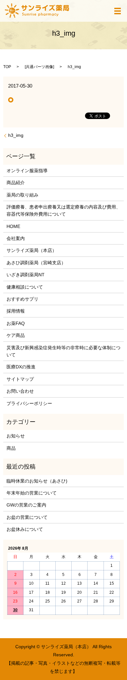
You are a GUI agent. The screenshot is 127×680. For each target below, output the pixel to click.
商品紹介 (16, 182)
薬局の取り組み (22, 194)
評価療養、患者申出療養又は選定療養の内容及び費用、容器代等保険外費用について (63, 210)
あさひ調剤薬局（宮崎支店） (36, 262)
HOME (13, 226)
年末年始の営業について (32, 492)
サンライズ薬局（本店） (32, 250)
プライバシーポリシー (29, 403)
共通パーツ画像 (39, 67)
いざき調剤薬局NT (26, 274)
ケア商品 (16, 335)
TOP (7, 67)
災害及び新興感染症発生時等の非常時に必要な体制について (63, 351)
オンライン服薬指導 (27, 170)
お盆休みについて (25, 529)
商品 (11, 448)
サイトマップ (20, 379)
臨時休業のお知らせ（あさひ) (37, 480)
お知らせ (16, 435)
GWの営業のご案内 (26, 504)
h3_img (15, 135)
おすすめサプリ (22, 299)
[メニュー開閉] (117, 11)
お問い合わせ (20, 391)
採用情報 (16, 311)
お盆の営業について (27, 517)
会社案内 (16, 238)
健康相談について (25, 287)
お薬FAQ (16, 323)
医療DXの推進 (21, 366)
